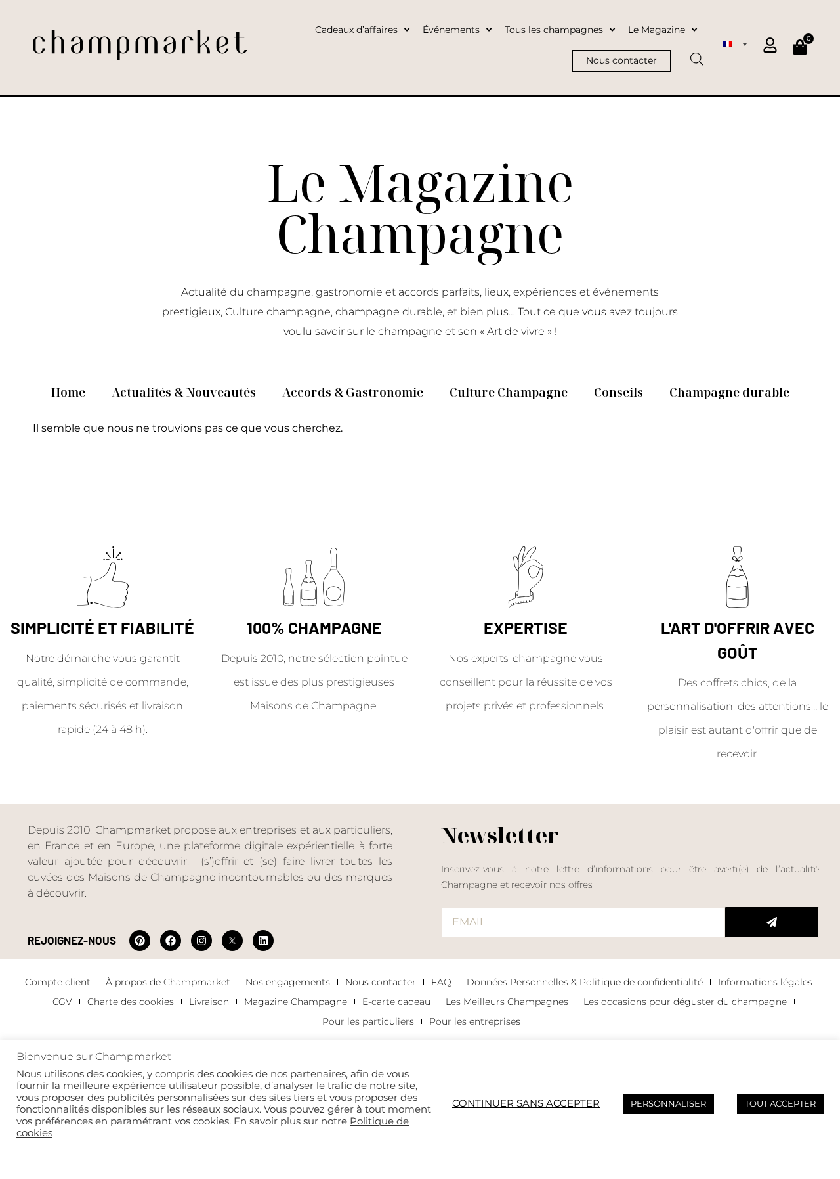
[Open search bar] (697, 54)
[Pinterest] (139, 940)
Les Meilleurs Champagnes (507, 1002)
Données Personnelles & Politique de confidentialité (585, 982)
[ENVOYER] (771, 922)
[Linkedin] (263, 940)
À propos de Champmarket (168, 982)
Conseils (618, 392)
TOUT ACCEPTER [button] (780, 1103)
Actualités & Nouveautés (184, 392)
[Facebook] (170, 940)
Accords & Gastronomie (352, 392)
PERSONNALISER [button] (668, 1103)
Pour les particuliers (368, 1021)
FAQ (441, 982)
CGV (62, 1002)
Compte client (58, 982)
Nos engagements (287, 982)
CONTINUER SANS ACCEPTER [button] (526, 1103)
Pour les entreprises (474, 1021)
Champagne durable (729, 392)
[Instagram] (201, 940)
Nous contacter (380, 982)
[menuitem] (735, 44)
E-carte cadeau (396, 1002)
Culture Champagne (509, 392)
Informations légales (765, 982)
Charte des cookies (130, 1002)
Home (68, 392)
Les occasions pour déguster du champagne (685, 1002)
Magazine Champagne (295, 1002)
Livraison (209, 1002)
